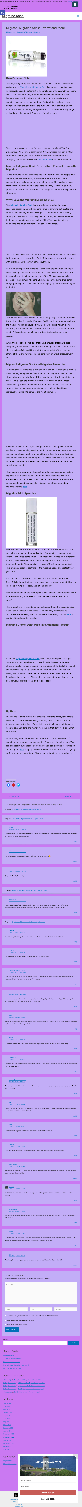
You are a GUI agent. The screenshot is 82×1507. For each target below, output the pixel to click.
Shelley (11, 1144)
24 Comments (10, 32)
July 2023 (6, 1415)
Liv (10, 1254)
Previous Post (14, 796)
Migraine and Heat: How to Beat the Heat (31, 1386)
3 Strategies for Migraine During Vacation (31, 1383)
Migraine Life (20, 32)
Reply (75, 841)
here (25, 487)
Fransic (11, 1187)
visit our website (73, 1)
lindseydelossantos (9, 1383)
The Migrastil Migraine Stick (33, 87)
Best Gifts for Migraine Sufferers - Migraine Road (27, 819)
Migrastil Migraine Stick (21, 205)
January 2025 (7, 1403)
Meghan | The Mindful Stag (17, 1080)
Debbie (11, 827)
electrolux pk (7, 1392)
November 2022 (8, 1437)
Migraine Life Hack (9, 1355)
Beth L (11, 1037)
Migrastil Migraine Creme (28, 658)
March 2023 (7, 1425)
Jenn (10, 1015)
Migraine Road (13, 16)
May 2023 (6, 1422)
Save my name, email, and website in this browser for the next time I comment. (33, 1316)
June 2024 (6, 1406)
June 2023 (6, 1419)
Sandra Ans (12, 899)
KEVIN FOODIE (13, 1209)
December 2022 (8, 1434)
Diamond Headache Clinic (11, 1362)
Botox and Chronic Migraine (12, 1368)
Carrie (11, 1231)
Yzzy (10, 850)
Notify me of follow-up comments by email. (20, 1320)
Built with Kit (48, 1499)
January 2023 (7, 1431)
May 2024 (6, 1409)
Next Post (69, 796)
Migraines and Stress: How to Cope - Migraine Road (28, 922)
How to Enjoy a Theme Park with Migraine (16, 1365)
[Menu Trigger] (75, 4)
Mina (10, 1124)
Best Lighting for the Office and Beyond (31, 1389)
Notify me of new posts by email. (17, 1324)
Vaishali (11, 950)
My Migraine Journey (10, 1464)
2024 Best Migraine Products (12, 1358)
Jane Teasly (7, 1380)
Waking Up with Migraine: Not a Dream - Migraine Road (29, 890)
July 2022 (6, 1449)
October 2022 (7, 1440)
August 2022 (7, 1446)
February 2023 (8, 1428)
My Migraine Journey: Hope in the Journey (27, 1380)
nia (10, 1102)
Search (5, 1339)
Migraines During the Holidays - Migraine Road (26, 809)
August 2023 (7, 1412)
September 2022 (8, 1443)
